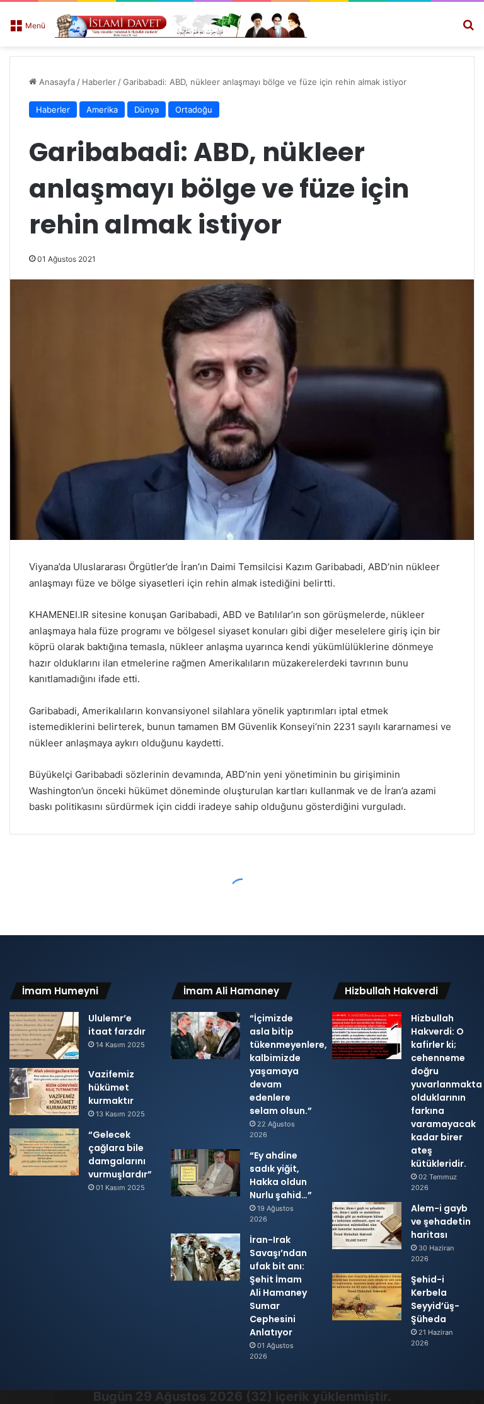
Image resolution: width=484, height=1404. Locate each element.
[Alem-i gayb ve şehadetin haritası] (366, 1225)
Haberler (99, 82)
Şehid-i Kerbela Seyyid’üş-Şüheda (435, 1299)
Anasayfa (56, 82)
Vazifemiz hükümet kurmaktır (111, 1087)
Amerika (102, 109)
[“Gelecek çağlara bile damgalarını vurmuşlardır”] (44, 1152)
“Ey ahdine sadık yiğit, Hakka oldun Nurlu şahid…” (281, 1175)
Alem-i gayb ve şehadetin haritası (441, 1221)
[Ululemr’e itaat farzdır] (44, 1035)
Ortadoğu (193, 109)
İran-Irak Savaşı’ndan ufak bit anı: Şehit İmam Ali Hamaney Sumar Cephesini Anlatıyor (278, 1286)
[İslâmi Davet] (181, 24)
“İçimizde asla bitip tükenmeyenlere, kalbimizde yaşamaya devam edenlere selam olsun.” (288, 1064)
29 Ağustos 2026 (189, 1396)
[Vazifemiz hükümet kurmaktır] (44, 1091)
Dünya (146, 109)
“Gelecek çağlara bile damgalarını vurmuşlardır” (120, 1154)
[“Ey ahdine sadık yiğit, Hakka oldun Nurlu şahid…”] (205, 1172)
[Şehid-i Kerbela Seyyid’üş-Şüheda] (366, 1296)
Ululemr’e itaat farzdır (117, 1025)
